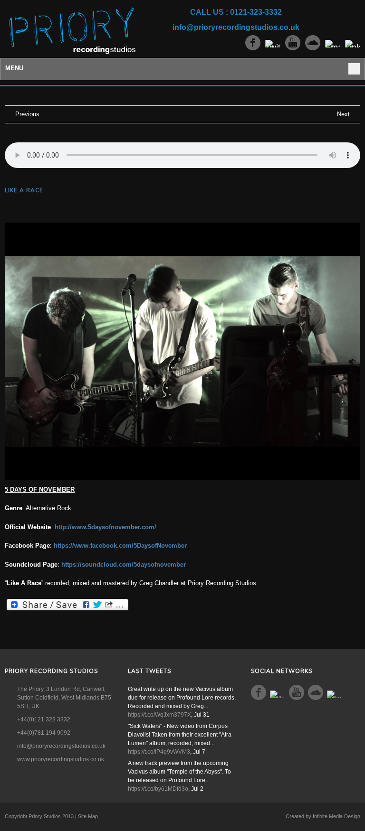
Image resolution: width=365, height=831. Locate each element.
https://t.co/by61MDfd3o (158, 788)
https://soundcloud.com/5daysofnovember (123, 564)
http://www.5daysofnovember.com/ (105, 527)
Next (343, 114)
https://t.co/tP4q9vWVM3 (159, 751)
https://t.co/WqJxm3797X (159, 714)
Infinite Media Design (336, 816)
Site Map (88, 816)
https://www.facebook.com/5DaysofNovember (120, 545)
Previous (27, 114)
